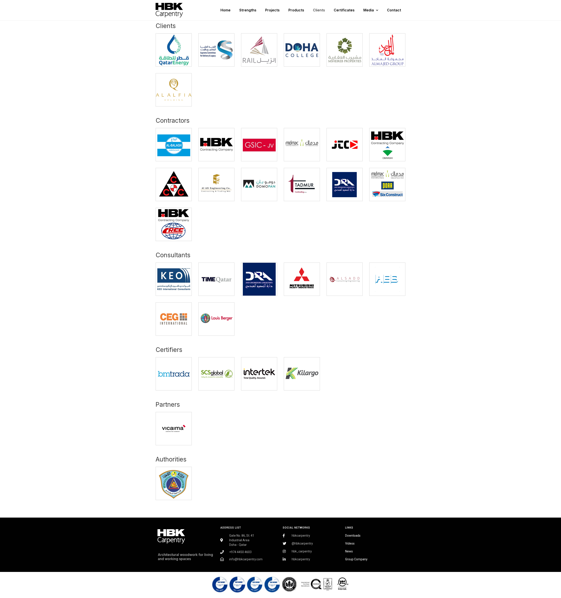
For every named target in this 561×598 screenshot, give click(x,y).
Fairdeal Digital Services (178, 571)
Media (368, 10)
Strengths (247, 10)
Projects (272, 10)
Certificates (344, 10)
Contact (394, 10)
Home (225, 10)
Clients (319, 10)
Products (296, 10)
